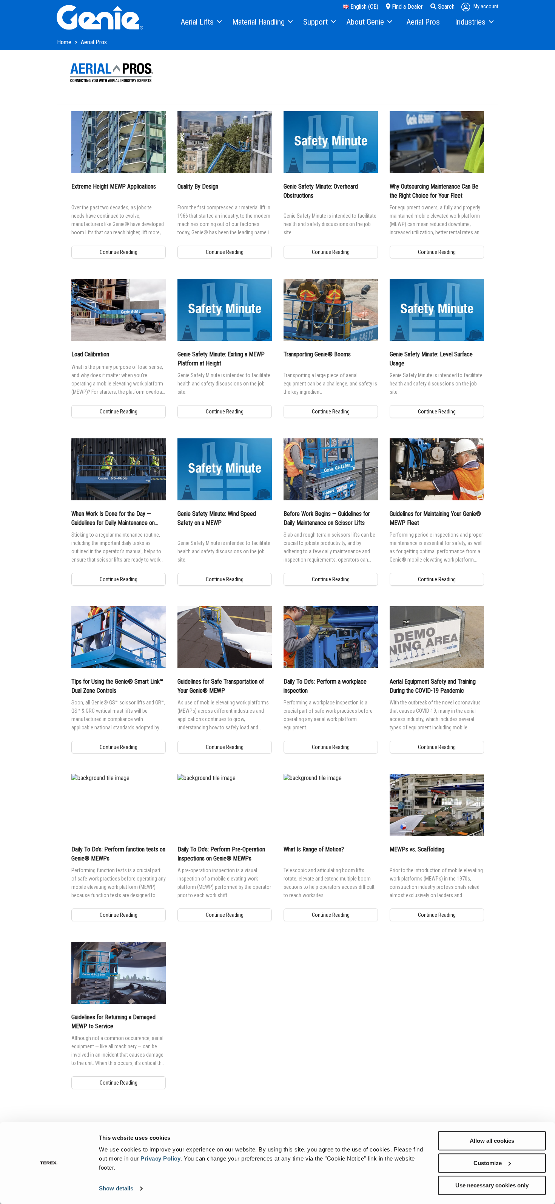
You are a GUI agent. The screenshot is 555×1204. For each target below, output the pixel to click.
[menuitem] (201, 22)
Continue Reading (118, 252)
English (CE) (363, 6)
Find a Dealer (406, 6)
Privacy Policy (160, 1158)
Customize (487, 1163)
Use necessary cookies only (492, 1185)
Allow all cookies (492, 1140)
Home (65, 42)
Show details (116, 1188)
